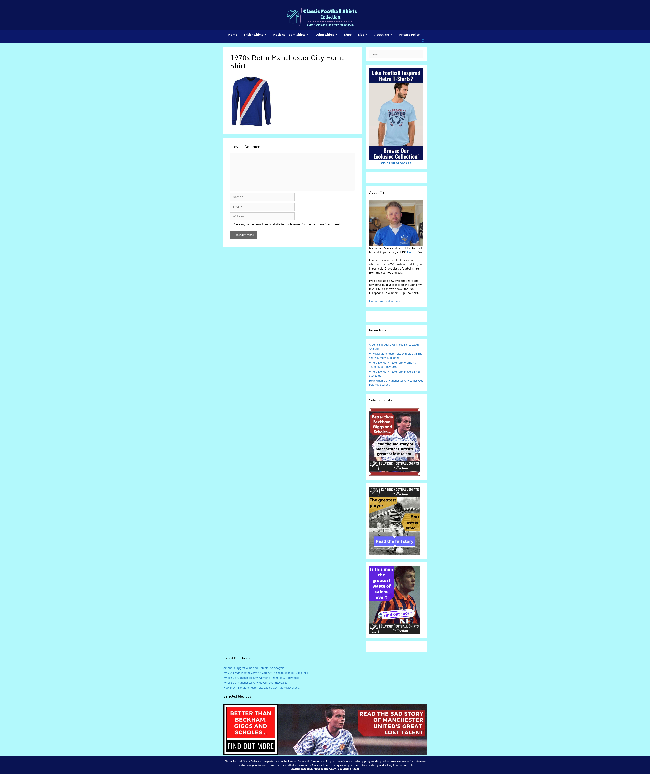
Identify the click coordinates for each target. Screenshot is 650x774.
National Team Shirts (289, 35)
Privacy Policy (409, 35)
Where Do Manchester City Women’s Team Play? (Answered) (261, 678)
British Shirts (253, 35)
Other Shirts (324, 35)
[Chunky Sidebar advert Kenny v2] (394, 632)
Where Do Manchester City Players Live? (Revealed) (255, 682)
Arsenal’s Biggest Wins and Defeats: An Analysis (253, 668)
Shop (348, 35)
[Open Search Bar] (423, 40)
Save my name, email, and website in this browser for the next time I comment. (287, 224)
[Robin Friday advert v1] (394, 553)
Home (232, 35)
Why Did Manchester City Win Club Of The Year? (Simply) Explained (265, 673)
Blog (361, 35)
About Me (381, 35)
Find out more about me (384, 301)
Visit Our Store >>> (396, 163)
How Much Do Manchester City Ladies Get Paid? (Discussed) (261, 687)
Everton (412, 252)
